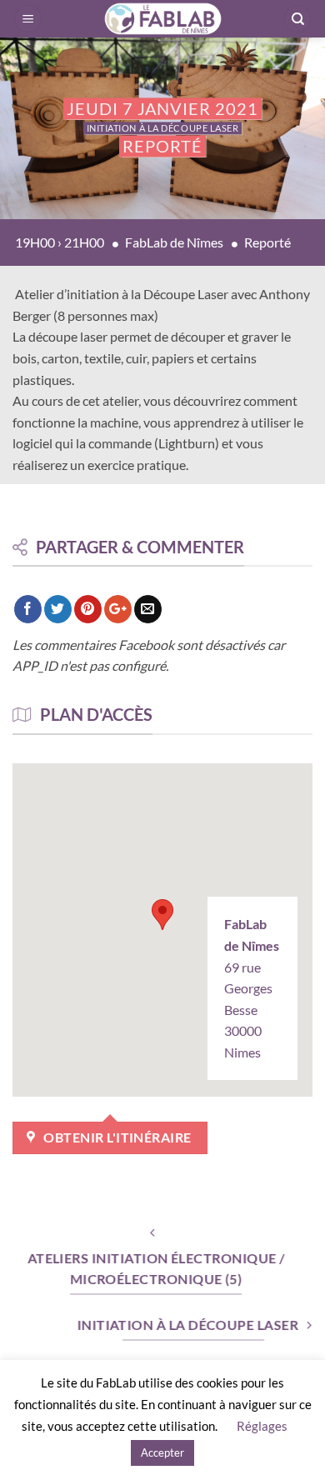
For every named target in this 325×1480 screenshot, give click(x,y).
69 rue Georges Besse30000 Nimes (251, 988)
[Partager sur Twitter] (58, 609)
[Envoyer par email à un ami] (148, 609)
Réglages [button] (262, 1425)
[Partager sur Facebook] (28, 609)
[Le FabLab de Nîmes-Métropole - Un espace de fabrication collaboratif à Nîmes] (162, 19)
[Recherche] (297, 18)
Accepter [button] (162, 1452)
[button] (28, 18)
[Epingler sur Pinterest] (88, 609)
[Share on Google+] (118, 609)
